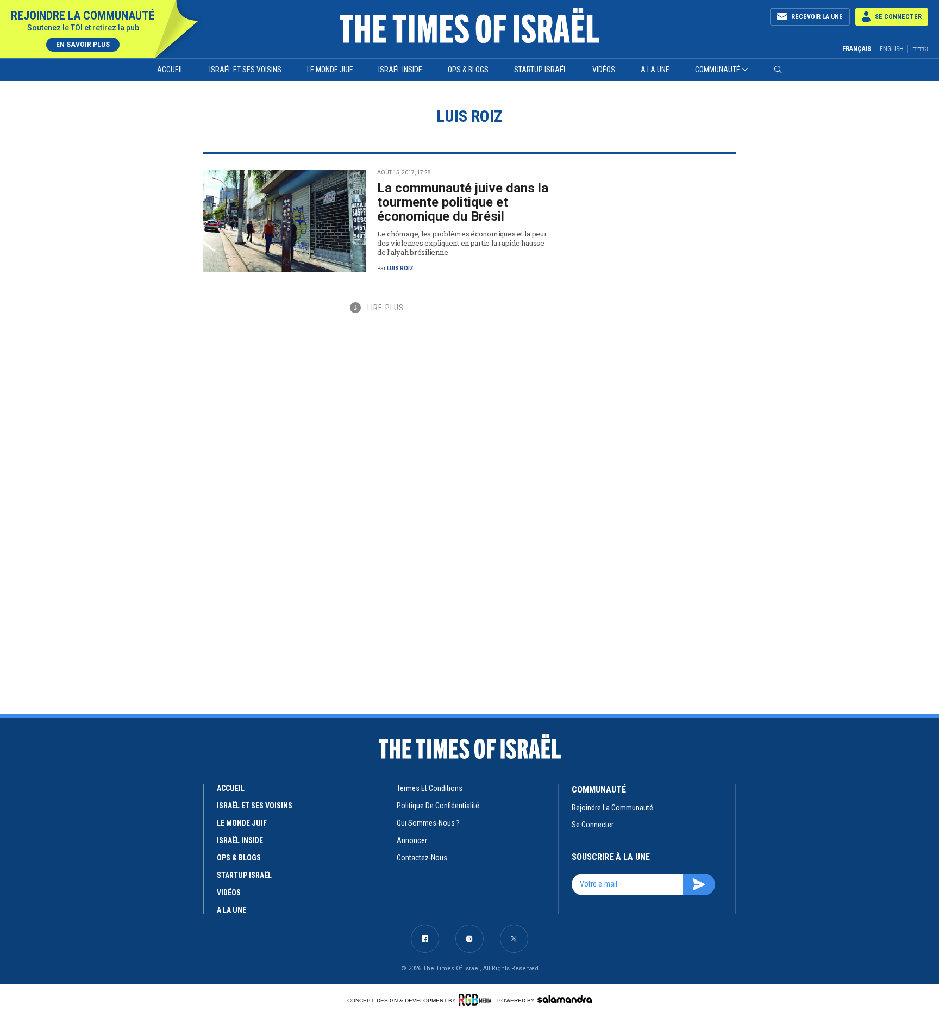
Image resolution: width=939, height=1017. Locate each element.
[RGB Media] (477, 1000)
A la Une (655, 69)
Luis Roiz (400, 268)
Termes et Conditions (429, 788)
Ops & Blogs (468, 69)
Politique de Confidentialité (438, 805)
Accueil (170, 69)
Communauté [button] (717, 69)
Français (856, 49)
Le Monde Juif (330, 69)
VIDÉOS (229, 892)
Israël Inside (400, 69)
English (892, 49)
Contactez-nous (422, 857)
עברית (920, 48)
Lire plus (385, 307)
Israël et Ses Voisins (245, 69)
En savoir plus (83, 44)
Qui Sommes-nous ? (428, 823)
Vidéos (603, 69)
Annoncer (412, 840)
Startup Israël (540, 69)
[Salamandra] (564, 999)
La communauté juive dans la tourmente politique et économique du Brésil (462, 202)
